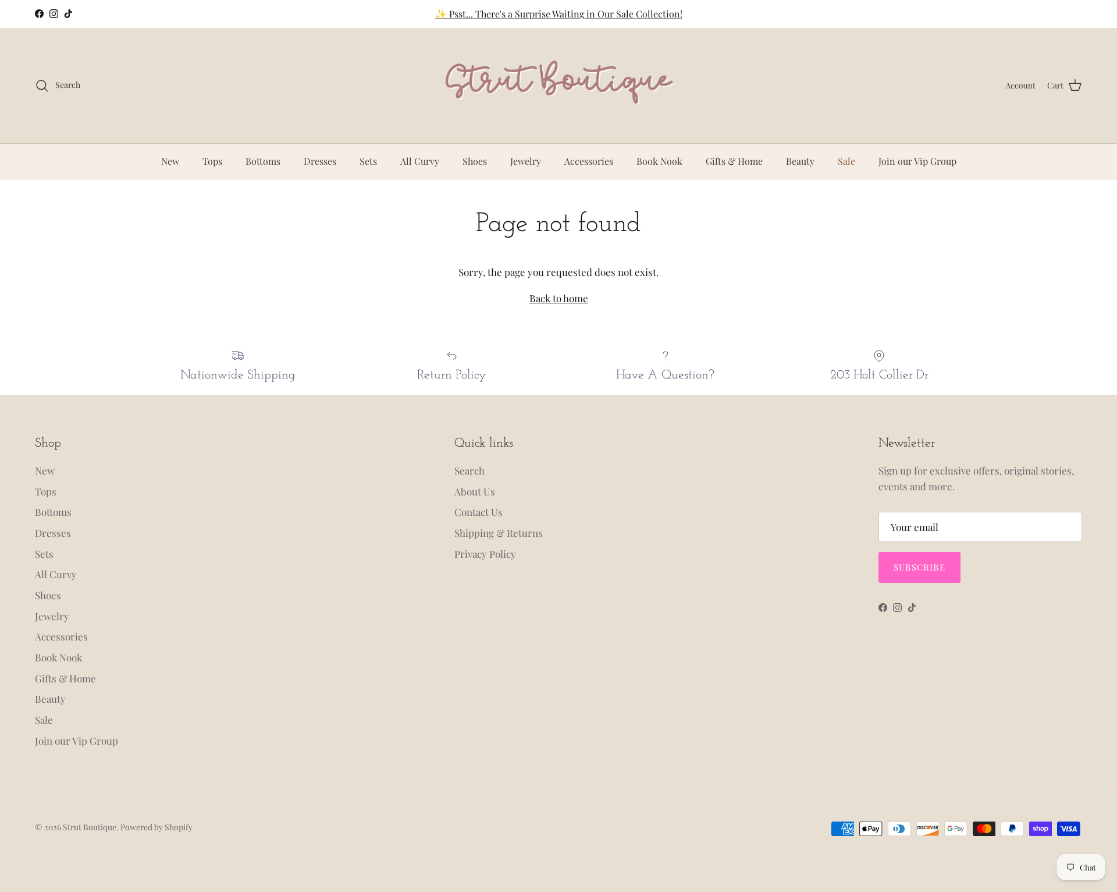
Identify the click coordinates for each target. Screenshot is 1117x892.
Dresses (320, 161)
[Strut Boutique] (559, 86)
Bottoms (263, 161)
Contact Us (478, 511)
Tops (212, 161)
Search (469, 470)
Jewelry (525, 161)
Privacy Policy (485, 553)
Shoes (475, 161)
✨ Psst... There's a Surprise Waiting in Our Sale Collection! (558, 14)
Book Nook (659, 161)
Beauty (800, 161)
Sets (368, 161)
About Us (474, 491)
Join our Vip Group (917, 161)
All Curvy (419, 161)
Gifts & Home (734, 161)
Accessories (588, 161)
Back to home (558, 298)
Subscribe (919, 567)
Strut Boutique (89, 827)
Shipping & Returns (498, 532)
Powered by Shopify (156, 827)
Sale (846, 161)
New (170, 161)
